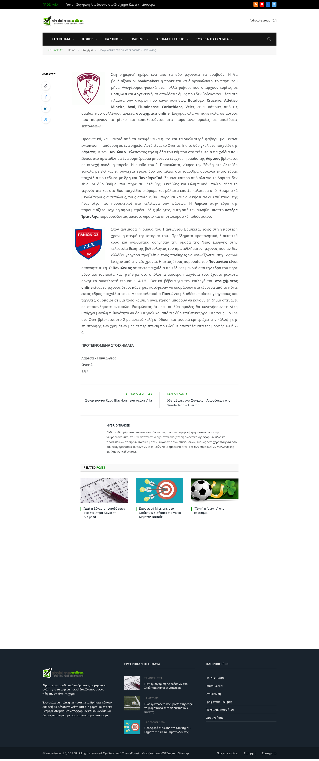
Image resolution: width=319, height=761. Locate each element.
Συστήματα (269, 753)
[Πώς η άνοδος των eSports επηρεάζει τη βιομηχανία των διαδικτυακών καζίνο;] (132, 703)
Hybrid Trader (118, 425)
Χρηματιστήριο (170, 39)
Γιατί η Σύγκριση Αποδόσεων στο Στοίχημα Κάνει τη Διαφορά (104, 512)
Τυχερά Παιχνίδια (212, 39)
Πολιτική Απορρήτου (220, 710)
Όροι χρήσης (214, 718)
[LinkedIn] (45, 108)
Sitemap (183, 753)
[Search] (268, 39)
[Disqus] (159, 583)
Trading (137, 39)
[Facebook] (45, 97)
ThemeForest (130, 753)
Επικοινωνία (214, 686)
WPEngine (168, 753)
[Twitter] (45, 119)
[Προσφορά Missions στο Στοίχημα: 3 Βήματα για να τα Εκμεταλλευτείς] (159, 490)
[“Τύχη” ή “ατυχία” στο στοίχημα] (214, 490)
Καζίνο (112, 39)
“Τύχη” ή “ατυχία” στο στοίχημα (209, 510)
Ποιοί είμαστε (215, 678)
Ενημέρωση (213, 694)
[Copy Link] (45, 86)
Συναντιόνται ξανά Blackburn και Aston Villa (118, 400)
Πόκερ (88, 39)
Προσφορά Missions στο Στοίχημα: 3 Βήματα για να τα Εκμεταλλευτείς (160, 512)
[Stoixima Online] (63, 20)
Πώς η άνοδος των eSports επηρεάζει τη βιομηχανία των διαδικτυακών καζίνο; (114, 5)
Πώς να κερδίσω (227, 753)
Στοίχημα (61, 39)
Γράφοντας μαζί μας (219, 702)
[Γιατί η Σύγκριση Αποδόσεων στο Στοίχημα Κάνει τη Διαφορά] (104, 490)
